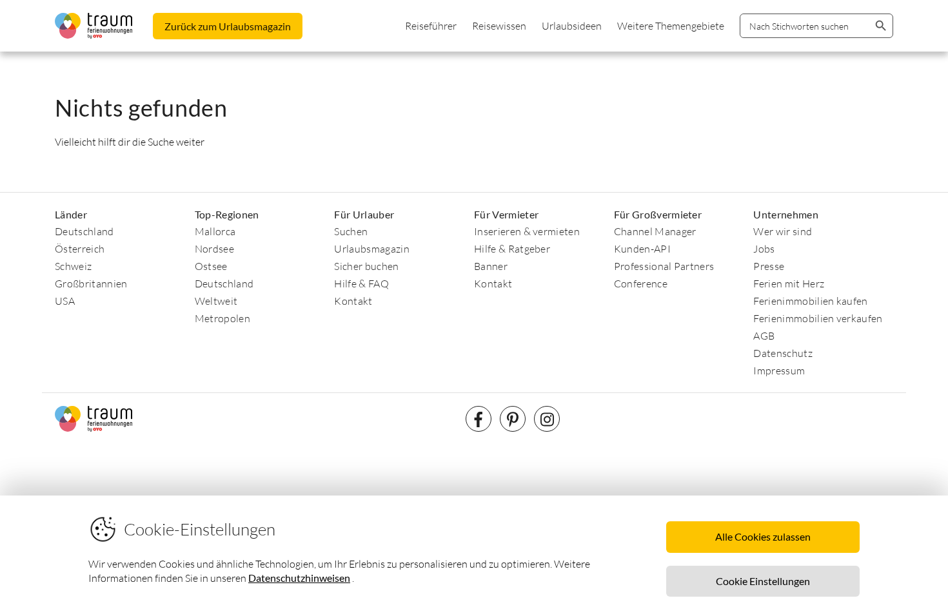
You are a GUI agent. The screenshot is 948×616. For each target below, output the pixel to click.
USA (65, 300)
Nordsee (214, 248)
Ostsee (211, 266)
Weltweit (216, 300)
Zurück (227, 26)
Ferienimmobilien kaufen (810, 300)
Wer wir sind (782, 231)
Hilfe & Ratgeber (512, 248)
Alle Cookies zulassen (763, 536)
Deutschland (84, 231)
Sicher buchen (366, 266)
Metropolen (222, 318)
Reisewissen (499, 25)
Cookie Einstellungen (763, 581)
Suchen (351, 231)
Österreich (79, 248)
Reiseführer (431, 25)
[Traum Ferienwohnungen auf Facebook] (478, 419)
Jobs (764, 248)
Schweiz (73, 266)
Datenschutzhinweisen (299, 578)
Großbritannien (91, 283)
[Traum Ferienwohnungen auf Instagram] (547, 419)
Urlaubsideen (572, 25)
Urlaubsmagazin (371, 248)
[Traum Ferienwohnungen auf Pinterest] (513, 419)
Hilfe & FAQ (361, 283)
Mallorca (215, 231)
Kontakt (353, 300)
